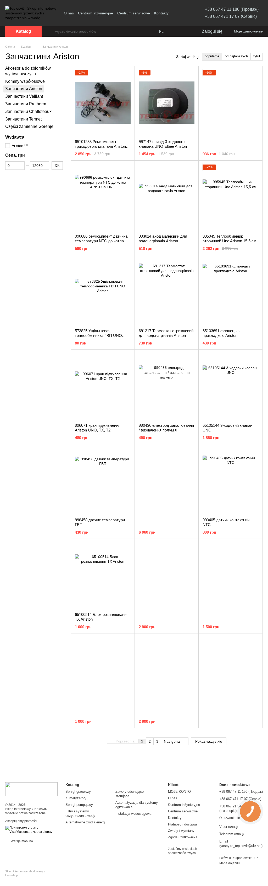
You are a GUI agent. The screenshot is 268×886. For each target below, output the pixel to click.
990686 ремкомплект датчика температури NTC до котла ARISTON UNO (101, 241)
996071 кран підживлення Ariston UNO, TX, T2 (97, 427)
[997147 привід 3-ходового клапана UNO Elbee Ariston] (166, 102)
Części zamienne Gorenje (29, 126)
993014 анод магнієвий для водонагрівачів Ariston (163, 238)
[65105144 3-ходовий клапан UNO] (230, 386)
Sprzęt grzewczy (78, 792)
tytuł (256, 56)
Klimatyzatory (75, 798)
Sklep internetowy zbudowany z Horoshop (25, 873)
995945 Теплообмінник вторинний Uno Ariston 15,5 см (229, 238)
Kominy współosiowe (25, 81)
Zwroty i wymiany (181, 831)
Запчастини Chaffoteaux (28, 111)
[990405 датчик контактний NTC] (230, 481)
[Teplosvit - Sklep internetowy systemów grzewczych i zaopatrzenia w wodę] (31, 789)
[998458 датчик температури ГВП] (103, 481)
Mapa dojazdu (229, 863)
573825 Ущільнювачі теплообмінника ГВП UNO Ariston (98, 335)
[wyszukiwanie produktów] (51, 31)
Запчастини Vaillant (24, 96)
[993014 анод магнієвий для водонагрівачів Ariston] (166, 197)
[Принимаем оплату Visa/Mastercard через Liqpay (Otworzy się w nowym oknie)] (31, 830)
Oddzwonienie (229, 818)
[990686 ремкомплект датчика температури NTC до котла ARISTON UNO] (103, 197)
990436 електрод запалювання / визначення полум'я (166, 427)
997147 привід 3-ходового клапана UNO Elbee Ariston (163, 144)
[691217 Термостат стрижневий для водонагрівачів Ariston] (166, 292)
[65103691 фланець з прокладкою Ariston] (230, 292)
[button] (126, 741)
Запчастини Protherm (25, 104)
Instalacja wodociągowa (133, 814)
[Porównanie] (176, 31)
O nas (69, 13)
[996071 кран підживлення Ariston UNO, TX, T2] (103, 386)
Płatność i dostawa (182, 824)
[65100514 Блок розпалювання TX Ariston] (103, 575)
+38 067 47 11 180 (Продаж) (232, 9)
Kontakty (161, 13)
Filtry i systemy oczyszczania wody (80, 813)
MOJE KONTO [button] (179, 792)
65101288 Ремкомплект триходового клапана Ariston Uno (100, 146)
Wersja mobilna (21, 841)
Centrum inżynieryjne (95, 13)
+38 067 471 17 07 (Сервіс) (231, 16)
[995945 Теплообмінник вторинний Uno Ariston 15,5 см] (230, 197)
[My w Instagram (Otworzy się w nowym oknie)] (184, 13)
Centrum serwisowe (133, 13)
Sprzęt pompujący (79, 805)
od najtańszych (236, 56)
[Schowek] (186, 31)
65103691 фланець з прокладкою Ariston (221, 333)
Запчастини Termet (23, 119)
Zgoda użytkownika (182, 837)
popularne (212, 56)
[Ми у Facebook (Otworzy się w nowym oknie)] (178, 13)
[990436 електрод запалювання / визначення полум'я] (166, 386)
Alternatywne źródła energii (85, 822)
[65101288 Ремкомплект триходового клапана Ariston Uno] (103, 102)
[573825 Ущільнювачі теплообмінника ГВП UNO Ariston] (103, 292)
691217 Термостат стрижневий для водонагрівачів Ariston (166, 333)
